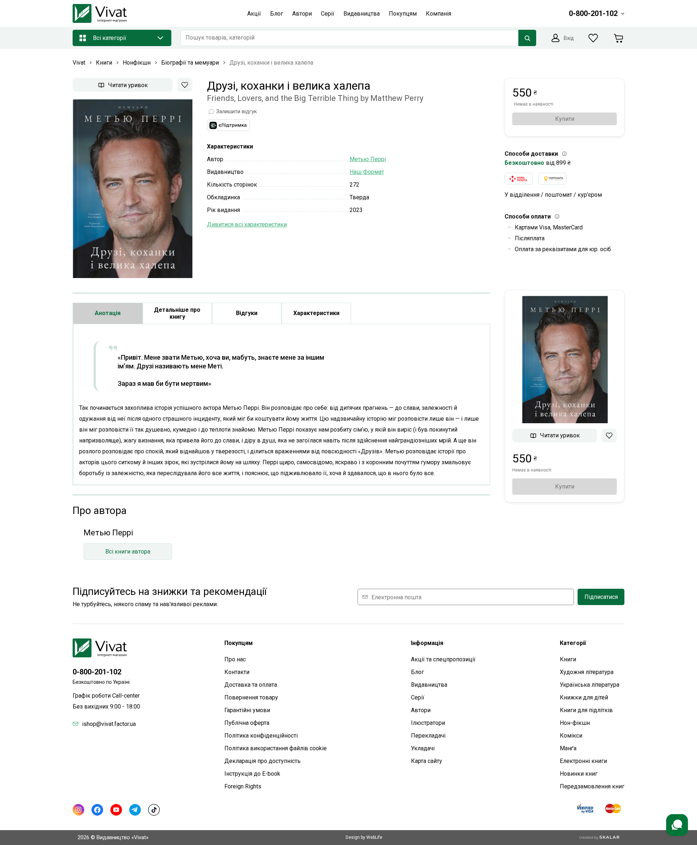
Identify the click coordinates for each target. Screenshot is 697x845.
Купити (564, 118)
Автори (421, 710)
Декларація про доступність (262, 761)
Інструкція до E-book (252, 773)
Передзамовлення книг (592, 786)
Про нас (235, 659)
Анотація (108, 313)
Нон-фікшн (575, 722)
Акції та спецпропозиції (443, 659)
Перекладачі (428, 735)
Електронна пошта (396, 596)
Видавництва (429, 684)
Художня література (587, 672)
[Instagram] (78, 810)
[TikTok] (154, 810)
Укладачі (423, 748)
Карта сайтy (426, 761)
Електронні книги (583, 761)
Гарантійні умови (247, 710)
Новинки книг (579, 773)
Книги (568, 659)
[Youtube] (116, 810)
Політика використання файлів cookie (275, 748)
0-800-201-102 (97, 672)
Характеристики (316, 313)
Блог (417, 672)
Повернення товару (251, 697)
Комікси (571, 735)
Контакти (236, 672)
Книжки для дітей (584, 697)
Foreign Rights (242, 786)
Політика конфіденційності (261, 735)
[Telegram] (135, 810)
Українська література (589, 684)
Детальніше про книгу (177, 313)
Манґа (568, 748)
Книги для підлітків (586, 710)
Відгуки (246, 313)
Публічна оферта (246, 722)
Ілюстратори (428, 722)
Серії (417, 697)
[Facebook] (97, 810)
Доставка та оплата (250, 684)
